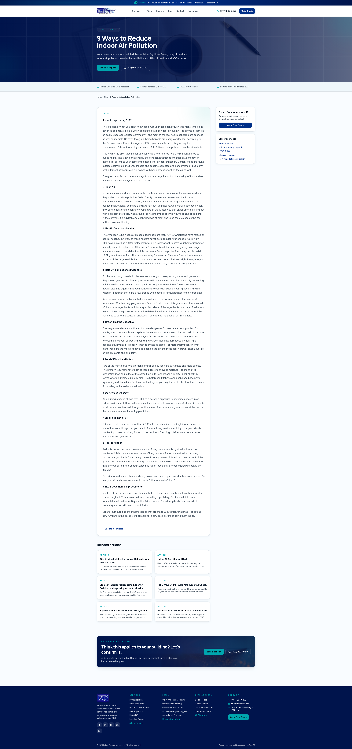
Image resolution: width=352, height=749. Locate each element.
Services (136, 11)
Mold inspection (226, 143)
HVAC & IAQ (224, 151)
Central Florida (201, 703)
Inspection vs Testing (172, 703)
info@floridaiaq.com (240, 703)
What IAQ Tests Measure (173, 700)
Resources (193, 11)
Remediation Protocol (139, 707)
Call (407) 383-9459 (137, 68)
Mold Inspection (137, 703)
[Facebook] (99, 724)
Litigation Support (137, 719)
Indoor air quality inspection (231, 147)
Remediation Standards (172, 707)
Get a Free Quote (108, 68)
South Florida (201, 700)
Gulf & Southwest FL (204, 707)
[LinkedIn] (117, 724)
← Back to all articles (112, 529)
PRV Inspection (136, 711)
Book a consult (214, 652)
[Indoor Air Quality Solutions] (107, 11)
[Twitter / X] (111, 724)
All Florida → (201, 715)
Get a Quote (247, 11)
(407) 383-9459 (228, 11)
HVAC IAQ (134, 715)
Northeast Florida (203, 711)
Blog (170, 11)
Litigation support (227, 155)
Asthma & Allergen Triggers (174, 711)
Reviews (160, 11)
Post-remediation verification (232, 159)
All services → (136, 723)
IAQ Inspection (136, 700)
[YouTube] (99, 730)
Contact (180, 11)
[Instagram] (105, 724)
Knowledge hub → (171, 719)
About (149, 11)
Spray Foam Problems (172, 715)
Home (99, 97)
